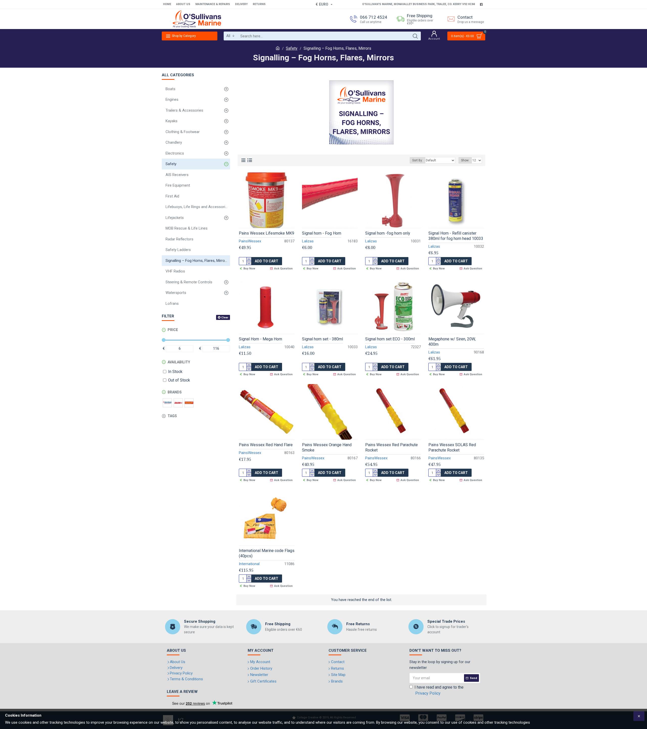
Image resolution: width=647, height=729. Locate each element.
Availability (179, 362)
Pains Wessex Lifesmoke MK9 (266, 233)
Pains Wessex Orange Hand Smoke (327, 447)
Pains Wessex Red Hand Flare (266, 444)
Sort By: (417, 160)
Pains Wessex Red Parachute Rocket (391, 447)
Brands (175, 392)
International (249, 564)
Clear (224, 317)
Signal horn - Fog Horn (321, 233)
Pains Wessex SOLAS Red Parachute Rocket (452, 447)
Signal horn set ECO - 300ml (390, 339)
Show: (465, 160)
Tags (172, 416)
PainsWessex (250, 241)
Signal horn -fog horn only (387, 233)
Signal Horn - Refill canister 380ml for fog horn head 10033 (455, 236)
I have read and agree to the (439, 690)
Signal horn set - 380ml (322, 339)
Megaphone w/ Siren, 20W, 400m (452, 342)
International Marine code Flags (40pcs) (266, 553)
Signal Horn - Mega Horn (260, 339)
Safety (291, 48)
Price (173, 330)
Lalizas (308, 241)
